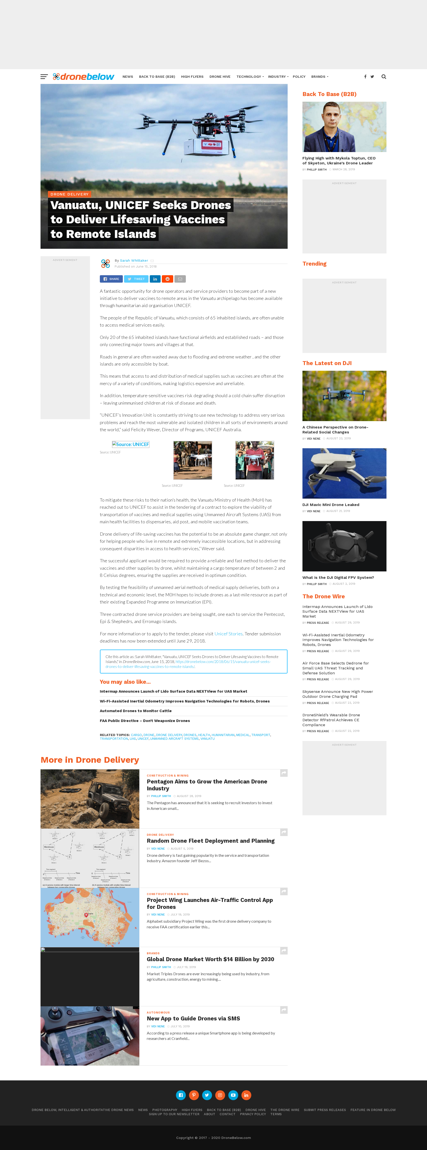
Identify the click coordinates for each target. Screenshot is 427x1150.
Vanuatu (207, 739)
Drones (190, 735)
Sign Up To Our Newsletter (174, 1114)
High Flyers (192, 76)
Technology (248, 76)
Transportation (114, 739)
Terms (276, 1114)
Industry (277, 76)
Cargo (136, 735)
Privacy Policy (253, 1114)
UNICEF (143, 739)
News (128, 76)
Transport (260, 735)
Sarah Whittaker (134, 260)
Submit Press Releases (325, 1110)
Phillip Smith (161, 796)
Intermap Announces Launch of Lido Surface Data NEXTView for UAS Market (173, 691)
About (209, 1114)
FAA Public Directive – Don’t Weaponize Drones (145, 721)
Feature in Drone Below (373, 1110)
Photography (164, 1110)
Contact (227, 1114)
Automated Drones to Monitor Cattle (136, 711)
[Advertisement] (213, 34)
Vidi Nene (158, 848)
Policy (299, 76)
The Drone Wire (284, 1110)
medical (243, 735)
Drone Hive (220, 76)
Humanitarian (223, 735)
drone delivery (169, 735)
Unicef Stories (228, 633)
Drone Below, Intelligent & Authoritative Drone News (83, 1110)
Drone (149, 735)
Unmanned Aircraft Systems (174, 739)
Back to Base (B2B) (157, 76)
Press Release (318, 622)
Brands (318, 76)
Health (204, 735)
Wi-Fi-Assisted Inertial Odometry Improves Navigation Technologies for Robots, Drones (185, 701)
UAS (133, 739)
